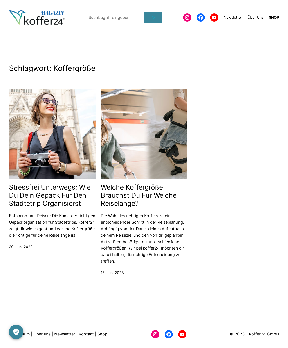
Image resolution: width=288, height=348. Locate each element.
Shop (102, 334)
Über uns (42, 334)
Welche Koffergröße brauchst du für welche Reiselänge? (139, 195)
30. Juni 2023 (21, 247)
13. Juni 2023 (112, 272)
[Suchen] (153, 17)
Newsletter (64, 334)
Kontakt (87, 334)
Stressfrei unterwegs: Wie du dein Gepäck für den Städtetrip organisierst (50, 195)
